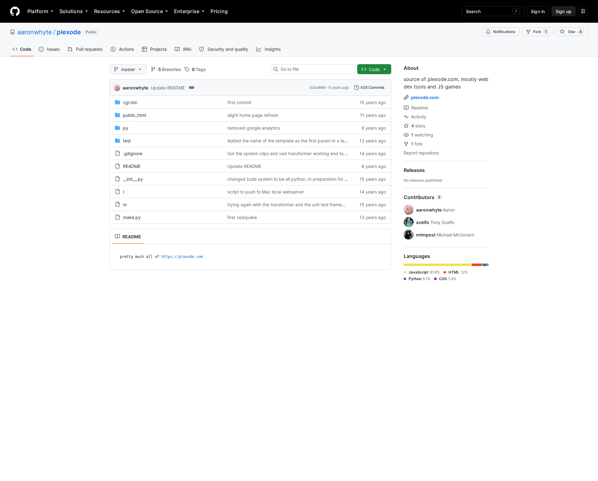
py (125, 128)
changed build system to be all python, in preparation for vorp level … (298, 179)
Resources (107, 11)
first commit (239, 102)
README (131, 166)
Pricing (219, 11)
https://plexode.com (182, 257)
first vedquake (242, 217)
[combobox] (315, 69)
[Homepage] (15, 11)
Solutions (71, 11)
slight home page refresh (252, 115)
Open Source (147, 11)
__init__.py (133, 179)
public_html (134, 115)
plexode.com (425, 97)
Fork (540, 31)
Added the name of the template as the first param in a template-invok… (301, 140)
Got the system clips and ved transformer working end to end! (290, 153)
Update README (168, 87)
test (127, 140)
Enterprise (186, 11)
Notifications (504, 31)
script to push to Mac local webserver (265, 191)
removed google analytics (253, 128)
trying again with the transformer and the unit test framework (289, 204)
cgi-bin (130, 102)
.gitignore (132, 153)
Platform (37, 11)
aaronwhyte (34, 32)
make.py (132, 217)
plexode (69, 32)
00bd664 (318, 87)
